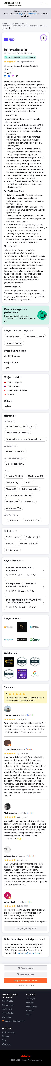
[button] (20, 57)
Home (4, 23)
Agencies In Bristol (36, 26)
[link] (40, 4)
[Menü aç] (46, 3)
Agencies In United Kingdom (13, 26)
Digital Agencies (17, 23)
